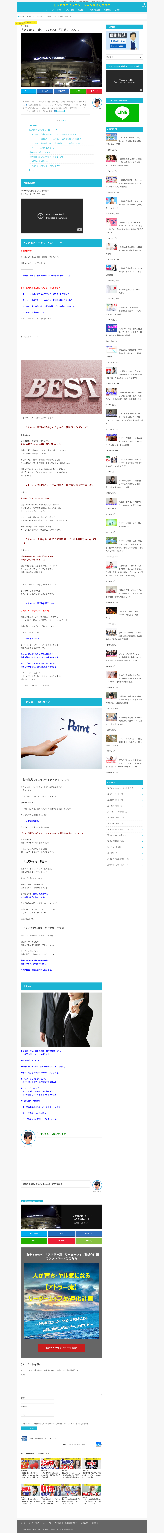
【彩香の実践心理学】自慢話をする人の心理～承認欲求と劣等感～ (124, 250)
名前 (23, 1398)
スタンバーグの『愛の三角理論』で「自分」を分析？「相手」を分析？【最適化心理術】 (124, 332)
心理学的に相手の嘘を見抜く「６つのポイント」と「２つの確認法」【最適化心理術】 (124, 700)
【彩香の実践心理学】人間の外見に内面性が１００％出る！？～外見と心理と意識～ (124, 162)
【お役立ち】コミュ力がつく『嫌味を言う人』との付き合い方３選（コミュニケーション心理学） (124, 374)
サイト (23, 1415)
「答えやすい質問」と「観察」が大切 (45, 166)
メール (24, 1406)
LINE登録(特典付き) (94, 10)
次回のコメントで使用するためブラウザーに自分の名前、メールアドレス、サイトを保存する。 (56, 1424)
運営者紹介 (107, 10)
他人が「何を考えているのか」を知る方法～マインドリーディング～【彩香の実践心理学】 (124, 678)
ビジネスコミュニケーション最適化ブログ (82, 5)
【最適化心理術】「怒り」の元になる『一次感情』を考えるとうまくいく (124, 204)
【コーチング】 (113, 847)
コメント (24, 1375)
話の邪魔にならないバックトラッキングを (47, 157)
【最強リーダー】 (114, 794)
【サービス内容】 (114, 806)
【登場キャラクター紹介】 (118, 865)
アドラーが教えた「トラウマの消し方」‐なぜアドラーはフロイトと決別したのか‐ (124, 721)
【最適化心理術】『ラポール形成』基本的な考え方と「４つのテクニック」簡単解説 (124, 183)
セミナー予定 (70, 10)
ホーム (45, 10)
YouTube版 (33, 125)
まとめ (31, 170)
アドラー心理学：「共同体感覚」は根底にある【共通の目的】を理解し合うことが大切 (124, 441)
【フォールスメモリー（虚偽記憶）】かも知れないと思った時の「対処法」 (124, 742)
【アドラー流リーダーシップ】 (119, 829)
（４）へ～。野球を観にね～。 (42, 148)
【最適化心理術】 (115, 841)
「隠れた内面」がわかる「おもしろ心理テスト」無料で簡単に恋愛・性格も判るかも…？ (124, 593)
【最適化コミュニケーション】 (32, 1201)
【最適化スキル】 (114, 800)
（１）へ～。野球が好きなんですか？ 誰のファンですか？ (54, 134)
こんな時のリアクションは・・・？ (43, 130)
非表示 (63, 120)
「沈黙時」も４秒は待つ (39, 161)
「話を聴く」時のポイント (39, 152)
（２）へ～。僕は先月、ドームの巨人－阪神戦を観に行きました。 (56, 139)
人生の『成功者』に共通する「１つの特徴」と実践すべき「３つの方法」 (124, 505)
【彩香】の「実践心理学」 (118, 859)
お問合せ (118, 10)
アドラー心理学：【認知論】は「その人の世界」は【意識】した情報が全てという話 (124, 484)
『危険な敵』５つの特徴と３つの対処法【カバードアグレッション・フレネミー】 (124, 311)
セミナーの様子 (56, 10)
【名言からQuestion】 (116, 835)
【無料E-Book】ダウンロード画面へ (61, 1348)
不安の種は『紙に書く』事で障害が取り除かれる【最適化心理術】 (124, 353)
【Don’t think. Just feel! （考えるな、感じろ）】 (122, 615)
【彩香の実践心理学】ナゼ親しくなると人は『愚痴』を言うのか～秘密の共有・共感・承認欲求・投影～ (124, 396)
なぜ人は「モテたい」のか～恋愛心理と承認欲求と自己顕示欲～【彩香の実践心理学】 (124, 636)
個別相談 (80, 10)
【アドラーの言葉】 (115, 823)
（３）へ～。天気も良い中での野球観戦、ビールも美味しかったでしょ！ (59, 143)
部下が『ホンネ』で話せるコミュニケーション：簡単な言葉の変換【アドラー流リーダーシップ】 (124, 763)
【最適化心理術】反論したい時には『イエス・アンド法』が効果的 (124, 271)
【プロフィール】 (60, 111)
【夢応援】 (111, 853)
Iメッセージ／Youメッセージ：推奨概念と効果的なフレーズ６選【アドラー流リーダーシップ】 (124, 657)
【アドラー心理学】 (115, 818)
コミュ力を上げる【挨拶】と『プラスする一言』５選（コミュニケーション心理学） (124, 463)
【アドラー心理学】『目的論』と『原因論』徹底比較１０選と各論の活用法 (124, 141)
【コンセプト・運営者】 (116, 812)
